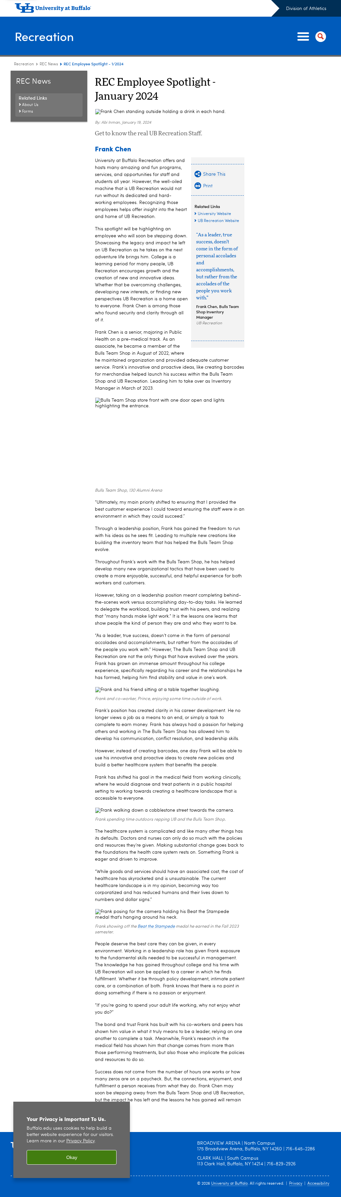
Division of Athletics (306, 8)
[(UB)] (147, 9)
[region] (71, 1140)
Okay (71, 1157)
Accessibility (318, 1184)
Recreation (44, 36)
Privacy (295, 1184)
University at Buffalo (229, 1184)
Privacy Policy (80, 1141)
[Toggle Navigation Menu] (310, 36)
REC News (49, 64)
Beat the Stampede (156, 926)
